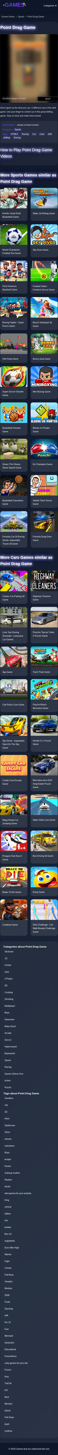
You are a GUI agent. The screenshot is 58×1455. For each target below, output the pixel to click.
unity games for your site (16, 1363)
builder (8, 1227)
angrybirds (10, 1241)
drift (50, 134)
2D (6, 1112)
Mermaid (9, 1336)
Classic (8, 1268)
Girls (7, 972)
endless (8, 1431)
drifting (7, 137)
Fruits (7, 1302)
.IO (6, 958)
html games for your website (18, 1193)
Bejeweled (10, 1053)
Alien (7, 1118)
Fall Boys (9, 1275)
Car (34, 134)
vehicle (8, 1207)
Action (8, 1080)
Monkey (8, 1288)
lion (6, 1220)
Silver (7, 1132)
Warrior (8, 1254)
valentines (9, 1146)
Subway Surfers (12, 1173)
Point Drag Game (36, 16)
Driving (17, 137)
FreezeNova (10, 1356)
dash (7, 1424)
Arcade (8, 1033)
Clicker (8, 965)
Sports (21, 16)
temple (8, 1159)
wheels (8, 1139)
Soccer (8, 1040)
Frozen (8, 1370)
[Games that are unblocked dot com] (14, 8)
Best (7, 1397)
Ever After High (12, 1248)
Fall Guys (9, 1417)
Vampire (9, 1281)
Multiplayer (10, 1006)
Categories (50, 6)
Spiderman (10, 1125)
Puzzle (8, 1087)
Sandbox (9, 1098)
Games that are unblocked (28, 1449)
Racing (25, 134)
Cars (42, 134)
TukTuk (8, 1383)
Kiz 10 (8, 1322)
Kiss (7, 1376)
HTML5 (14, 134)
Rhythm (8, 1180)
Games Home (8, 16)
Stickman (9, 951)
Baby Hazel (10, 1026)
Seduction (9, 1343)
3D (6, 985)
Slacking (9, 1309)
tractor (8, 1186)
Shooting (9, 999)
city (6, 1105)
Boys (7, 1012)
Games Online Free (14, 1074)
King (7, 1200)
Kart (6, 1329)
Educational (10, 1349)
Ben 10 (8, 1234)
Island (7, 1410)
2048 (7, 1295)
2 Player (9, 979)
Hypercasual (11, 1046)
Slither (8, 1214)
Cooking (9, 992)
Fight (7, 1261)
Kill (6, 1390)
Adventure (9, 1019)
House (8, 1166)
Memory (8, 1404)
